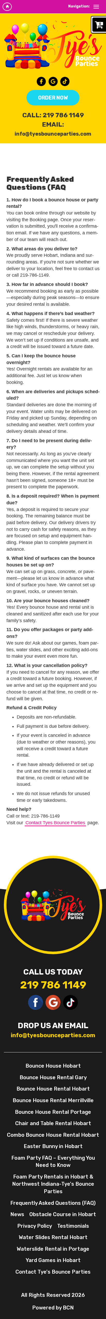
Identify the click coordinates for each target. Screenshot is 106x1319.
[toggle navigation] (96, 6)
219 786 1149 (63, 115)
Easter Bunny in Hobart (53, 1146)
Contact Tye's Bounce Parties (53, 1272)
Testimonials (73, 1226)
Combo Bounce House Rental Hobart (53, 1135)
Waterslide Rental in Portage (53, 1249)
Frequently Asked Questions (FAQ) (53, 1203)
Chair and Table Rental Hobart (53, 1123)
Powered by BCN (53, 1308)
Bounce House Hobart (53, 1066)
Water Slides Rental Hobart (53, 1237)
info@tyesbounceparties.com (53, 134)
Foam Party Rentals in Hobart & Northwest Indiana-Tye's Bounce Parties (53, 1184)
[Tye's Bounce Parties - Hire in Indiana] (53, 45)
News (17, 1214)
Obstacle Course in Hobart (62, 1214)
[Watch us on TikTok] (64, 81)
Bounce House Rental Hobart (53, 1089)
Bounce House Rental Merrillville (53, 1100)
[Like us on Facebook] (41, 81)
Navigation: (79, 6)
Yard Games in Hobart (53, 1260)
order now (53, 98)
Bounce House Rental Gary (53, 1077)
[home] (7, 7)
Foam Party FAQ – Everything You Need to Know (53, 1161)
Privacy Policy (34, 1226)
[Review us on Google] (53, 81)
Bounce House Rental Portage (53, 1112)
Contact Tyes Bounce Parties (55, 822)
